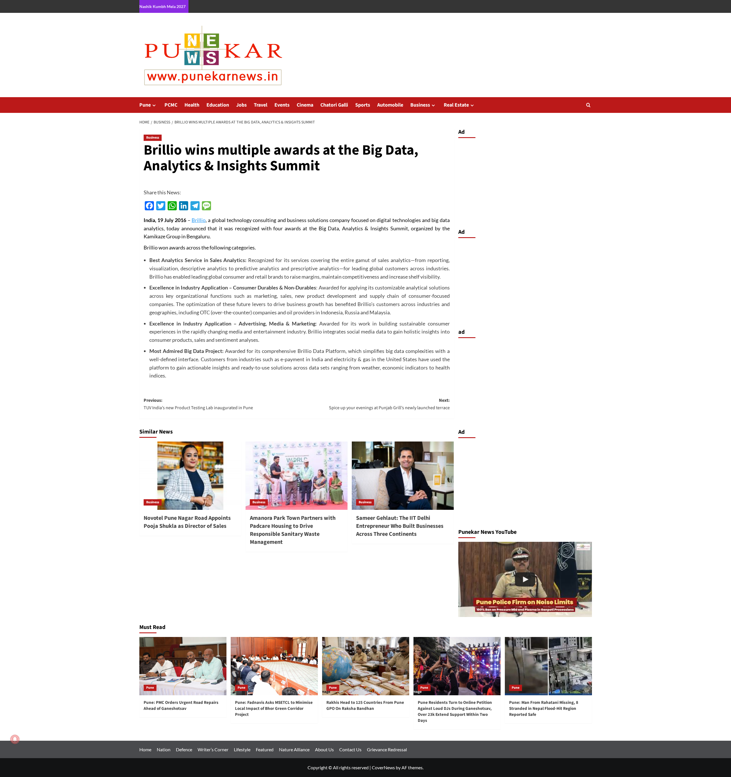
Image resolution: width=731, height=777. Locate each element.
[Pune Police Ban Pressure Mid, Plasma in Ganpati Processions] (525, 579)
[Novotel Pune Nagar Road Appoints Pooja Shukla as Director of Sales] (190, 476)
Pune (145, 105)
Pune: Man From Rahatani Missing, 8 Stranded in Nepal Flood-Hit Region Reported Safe (543, 709)
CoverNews (383, 767)
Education (217, 105)
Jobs (241, 105)
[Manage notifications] (14, 739)
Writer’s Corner (213, 749)
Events (282, 105)
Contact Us (350, 749)
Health (191, 105)
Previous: (198, 404)
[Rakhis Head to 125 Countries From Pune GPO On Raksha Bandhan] (365, 666)
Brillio (199, 220)
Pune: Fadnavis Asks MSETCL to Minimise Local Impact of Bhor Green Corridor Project (274, 709)
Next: (389, 404)
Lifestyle (242, 749)
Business (420, 105)
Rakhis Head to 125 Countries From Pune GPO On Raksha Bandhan (365, 706)
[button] (588, 105)
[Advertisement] (525, 182)
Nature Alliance (294, 749)
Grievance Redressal (387, 749)
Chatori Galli (334, 105)
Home (145, 749)
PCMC (170, 105)
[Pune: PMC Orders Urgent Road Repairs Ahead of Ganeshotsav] (182, 666)
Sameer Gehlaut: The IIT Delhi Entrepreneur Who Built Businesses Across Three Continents (399, 526)
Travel (260, 105)
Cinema (305, 105)
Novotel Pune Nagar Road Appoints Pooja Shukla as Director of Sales (187, 522)
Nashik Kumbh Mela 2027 (162, 6)
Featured (265, 749)
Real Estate (456, 105)
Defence (184, 749)
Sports (362, 105)
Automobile (390, 105)
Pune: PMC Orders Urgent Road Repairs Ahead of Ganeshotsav (181, 706)
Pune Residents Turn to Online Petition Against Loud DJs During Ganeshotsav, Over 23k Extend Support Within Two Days (455, 712)
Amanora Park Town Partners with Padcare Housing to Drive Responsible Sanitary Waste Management (293, 530)
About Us (324, 749)
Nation (163, 749)
